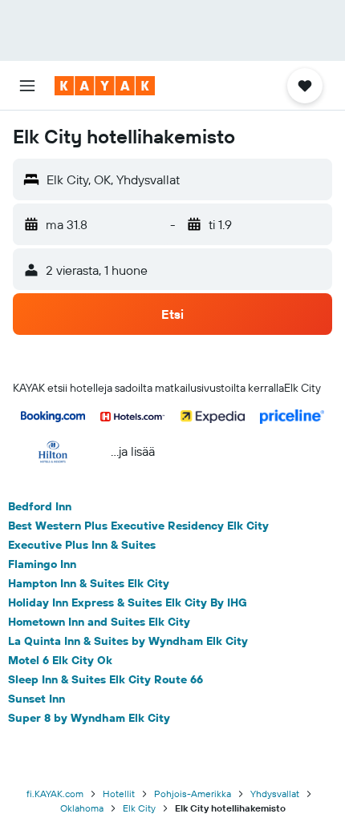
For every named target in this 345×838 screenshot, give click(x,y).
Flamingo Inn (42, 564)
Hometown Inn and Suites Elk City (99, 621)
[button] (27, 85)
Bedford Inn (39, 506)
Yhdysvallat (274, 794)
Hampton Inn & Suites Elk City (88, 583)
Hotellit (119, 794)
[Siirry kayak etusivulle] (105, 85)
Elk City (139, 808)
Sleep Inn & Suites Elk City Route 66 (105, 679)
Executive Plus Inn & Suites (82, 545)
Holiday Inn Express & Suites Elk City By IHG (127, 602)
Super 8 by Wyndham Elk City (89, 718)
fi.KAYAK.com (54, 794)
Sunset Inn (36, 698)
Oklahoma (82, 808)
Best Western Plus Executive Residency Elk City (138, 525)
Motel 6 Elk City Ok (60, 660)
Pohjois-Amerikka (192, 794)
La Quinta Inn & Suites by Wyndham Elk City (128, 641)
